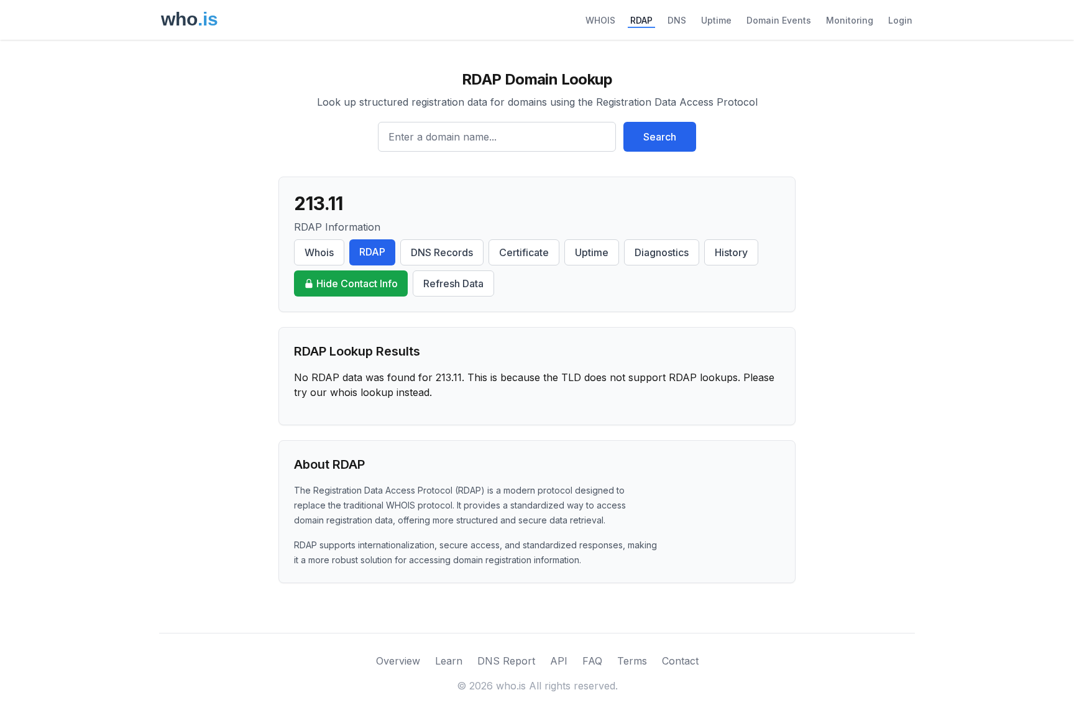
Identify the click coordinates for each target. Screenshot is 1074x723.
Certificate (524, 252)
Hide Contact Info (357, 283)
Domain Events (778, 20)
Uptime (716, 20)
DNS (677, 20)
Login (900, 20)
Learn (448, 661)
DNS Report (506, 661)
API (558, 661)
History (731, 252)
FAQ (592, 661)
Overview (398, 661)
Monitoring (849, 20)
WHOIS (600, 20)
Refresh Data (453, 283)
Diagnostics (662, 252)
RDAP (641, 20)
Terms (632, 661)
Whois (319, 252)
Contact (680, 661)
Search (659, 137)
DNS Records (442, 252)
